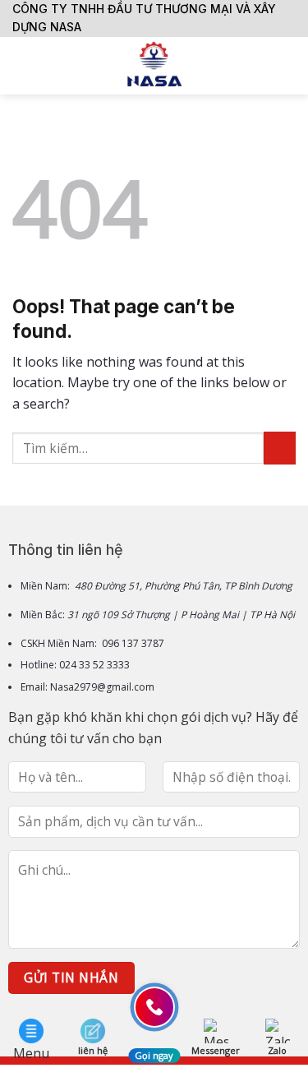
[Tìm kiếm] (289, 65)
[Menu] (22, 65)
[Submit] (280, 448)
